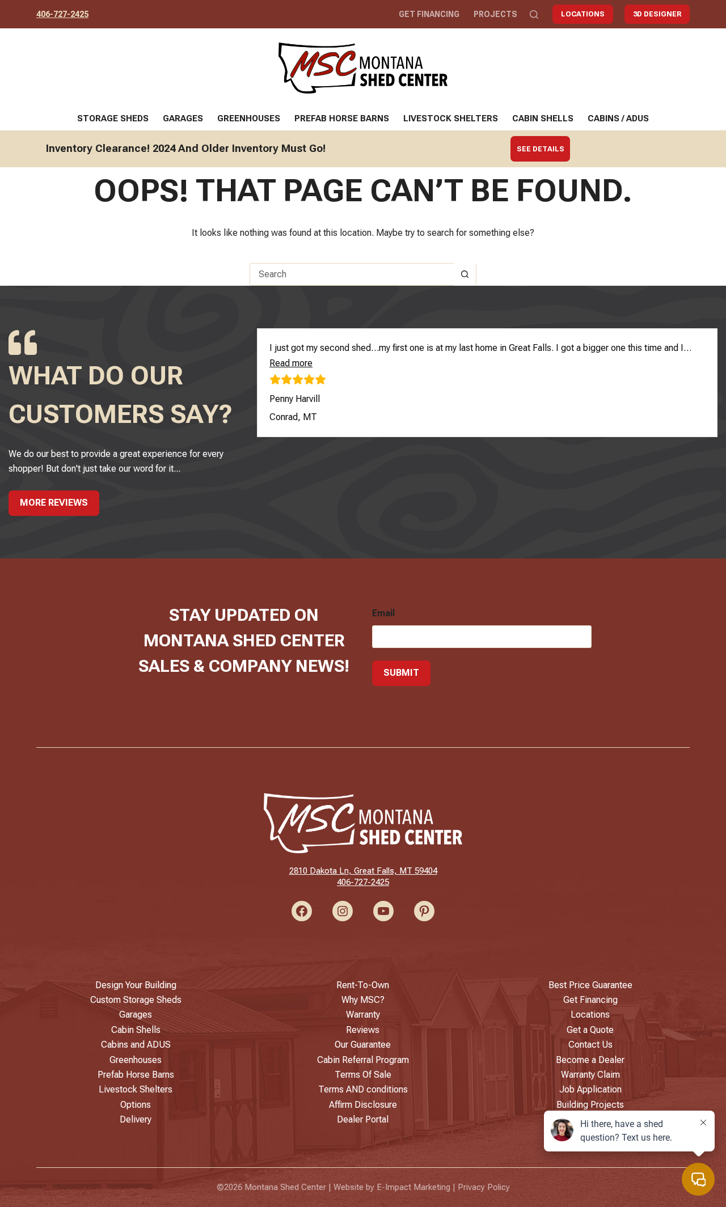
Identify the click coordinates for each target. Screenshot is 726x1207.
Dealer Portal (363, 1119)
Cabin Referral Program (363, 1059)
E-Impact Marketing (413, 1187)
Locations (583, 14)
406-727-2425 (62, 14)
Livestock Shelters (450, 118)
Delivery (135, 1119)
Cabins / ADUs (618, 118)
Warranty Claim (590, 1074)
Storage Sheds (113, 118)
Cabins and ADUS (136, 1044)
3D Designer (657, 14)
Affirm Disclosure (363, 1104)
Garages (183, 118)
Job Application (590, 1089)
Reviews (362, 1029)
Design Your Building (135, 985)
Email (383, 613)
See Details (540, 149)
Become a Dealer (590, 1059)
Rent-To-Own (362, 985)
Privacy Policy (484, 1187)
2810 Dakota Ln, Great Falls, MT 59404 (363, 871)
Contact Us (590, 1044)
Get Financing (429, 14)
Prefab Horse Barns (341, 118)
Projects (495, 14)
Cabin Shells (542, 118)
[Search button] (464, 274)
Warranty (363, 1014)
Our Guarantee (363, 1044)
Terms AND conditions (363, 1089)
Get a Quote (590, 1029)
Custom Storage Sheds (136, 999)
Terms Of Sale (363, 1074)
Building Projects (590, 1104)
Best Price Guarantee (590, 985)
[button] (291, 363)
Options (135, 1104)
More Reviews (54, 502)
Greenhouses (248, 118)
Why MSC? (363, 999)
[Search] (534, 14)
